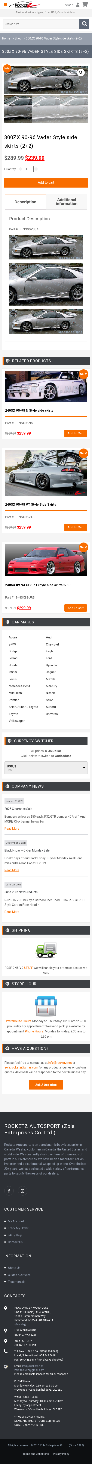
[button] (5, 4)
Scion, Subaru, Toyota (23, 707)
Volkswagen (17, 721)
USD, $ (11, 766)
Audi (49, 637)
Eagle (49, 651)
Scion (49, 700)
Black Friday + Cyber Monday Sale (27, 850)
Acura (13, 637)
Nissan (50, 693)
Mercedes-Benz (19, 686)
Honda (13, 665)
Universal (52, 714)
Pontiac (14, 700)
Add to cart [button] (76, 433)
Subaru (51, 707)
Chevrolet (52, 644)
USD (68, 4)
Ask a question (46, 1085)
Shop (18, 38)
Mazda (50, 679)
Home (6, 38)
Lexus (13, 679)
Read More (11, 828)
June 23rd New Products (21, 892)
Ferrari (13, 658)
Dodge (13, 651)
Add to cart (46, 182)
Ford (49, 658)
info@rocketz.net (60, 1062)
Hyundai (51, 665)
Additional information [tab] (66, 201)
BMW (12, 644)
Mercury (51, 686)
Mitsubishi (15, 693)
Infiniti (13, 672)
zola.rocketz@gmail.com (21, 1067)
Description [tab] (25, 202)
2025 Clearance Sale (18, 809)
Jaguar (51, 672)
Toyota (13, 714)
